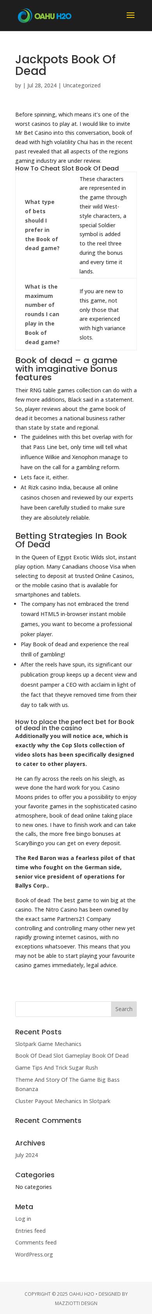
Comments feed (36, 1242)
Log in (23, 1218)
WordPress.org (34, 1254)
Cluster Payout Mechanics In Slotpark (62, 1101)
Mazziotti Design (76, 1303)
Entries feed (30, 1230)
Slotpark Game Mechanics (48, 1044)
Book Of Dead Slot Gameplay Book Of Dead (72, 1055)
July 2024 (26, 1155)
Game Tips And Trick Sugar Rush (56, 1067)
